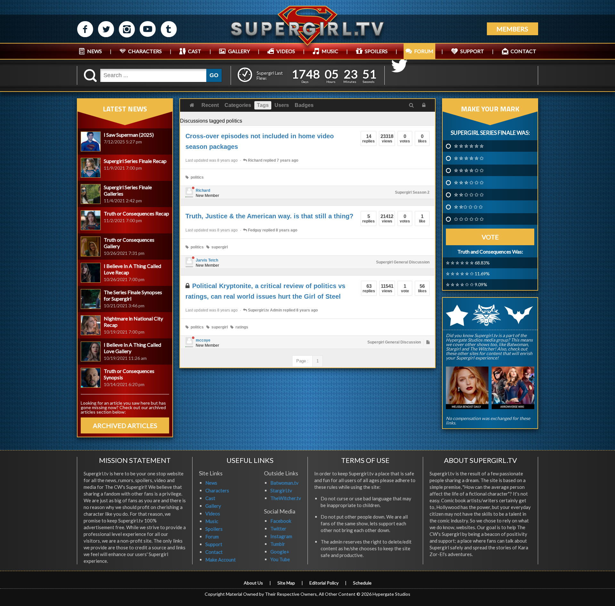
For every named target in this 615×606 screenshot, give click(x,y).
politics (196, 177)
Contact (214, 552)
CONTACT (523, 51)
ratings (241, 327)
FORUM (423, 51)
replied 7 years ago (273, 160)
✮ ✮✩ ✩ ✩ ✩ (468, 206)
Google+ (279, 551)
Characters (217, 490)
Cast (210, 498)
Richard (203, 190)
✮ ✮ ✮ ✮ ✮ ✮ (469, 146)
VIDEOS (285, 51)
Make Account (220, 559)
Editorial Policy (324, 583)
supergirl (218, 247)
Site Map (286, 583)
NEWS (94, 51)
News (211, 483)
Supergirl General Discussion (403, 262)
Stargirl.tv (281, 490)
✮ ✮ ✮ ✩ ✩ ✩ (469, 182)
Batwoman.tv (284, 483)
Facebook (280, 521)
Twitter (278, 528)
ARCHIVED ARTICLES (125, 425)
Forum (212, 536)
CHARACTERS (145, 51)
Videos (212, 513)
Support (213, 544)
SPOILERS (376, 51)
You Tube (280, 559)
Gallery (213, 506)
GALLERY (239, 51)
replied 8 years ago (272, 230)
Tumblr (277, 544)
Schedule (362, 583)
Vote (490, 237)
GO (213, 75)
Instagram (281, 536)
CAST (194, 51)
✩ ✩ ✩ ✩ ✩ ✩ (469, 219)
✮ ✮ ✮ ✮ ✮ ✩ (469, 158)
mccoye (203, 340)
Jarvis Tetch (207, 260)
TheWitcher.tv (285, 498)
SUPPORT (472, 51)
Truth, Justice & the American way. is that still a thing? (269, 216)
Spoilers (214, 529)
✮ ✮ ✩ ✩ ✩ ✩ (469, 194)
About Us (253, 583)
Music (211, 521)
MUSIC (330, 51)
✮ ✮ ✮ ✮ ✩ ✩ (469, 170)
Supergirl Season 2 (412, 192)
